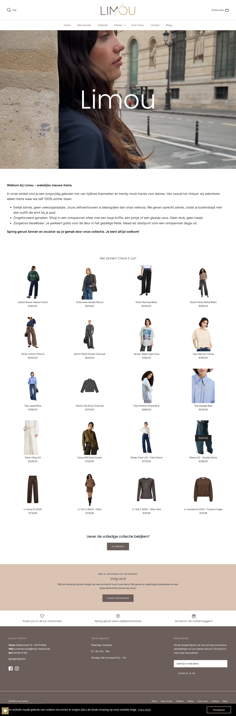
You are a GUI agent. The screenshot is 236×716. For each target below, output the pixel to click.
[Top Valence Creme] (203, 334)
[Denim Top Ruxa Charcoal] (89, 386)
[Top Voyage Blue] (203, 386)
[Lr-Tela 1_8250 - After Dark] (146, 489)
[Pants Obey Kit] (33, 437)
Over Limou (137, 25)
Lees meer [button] (144, 709)
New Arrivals (84, 25)
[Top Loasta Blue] (33, 386)
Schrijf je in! (186, 673)
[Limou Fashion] (118, 10)
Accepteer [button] (219, 709)
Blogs (169, 25)
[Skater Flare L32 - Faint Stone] (146, 437)
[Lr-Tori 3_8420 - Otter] (89, 489)
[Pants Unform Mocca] (33, 334)
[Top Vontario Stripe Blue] (146, 386)
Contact (155, 25)
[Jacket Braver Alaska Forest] (33, 282)
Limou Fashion (22, 701)
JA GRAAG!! (118, 546)
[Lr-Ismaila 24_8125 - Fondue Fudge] (203, 489)
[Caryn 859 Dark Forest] (89, 437)
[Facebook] (11, 668)
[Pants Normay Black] (146, 282)
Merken (118, 25)
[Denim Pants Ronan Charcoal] (89, 334)
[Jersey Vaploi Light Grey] (146, 334)
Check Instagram (118, 598)
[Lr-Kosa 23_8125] (33, 489)
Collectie (102, 25)
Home (67, 25)
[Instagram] (17, 668)
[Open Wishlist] (5, 710)
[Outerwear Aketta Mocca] (89, 282)
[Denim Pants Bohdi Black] (203, 282)
